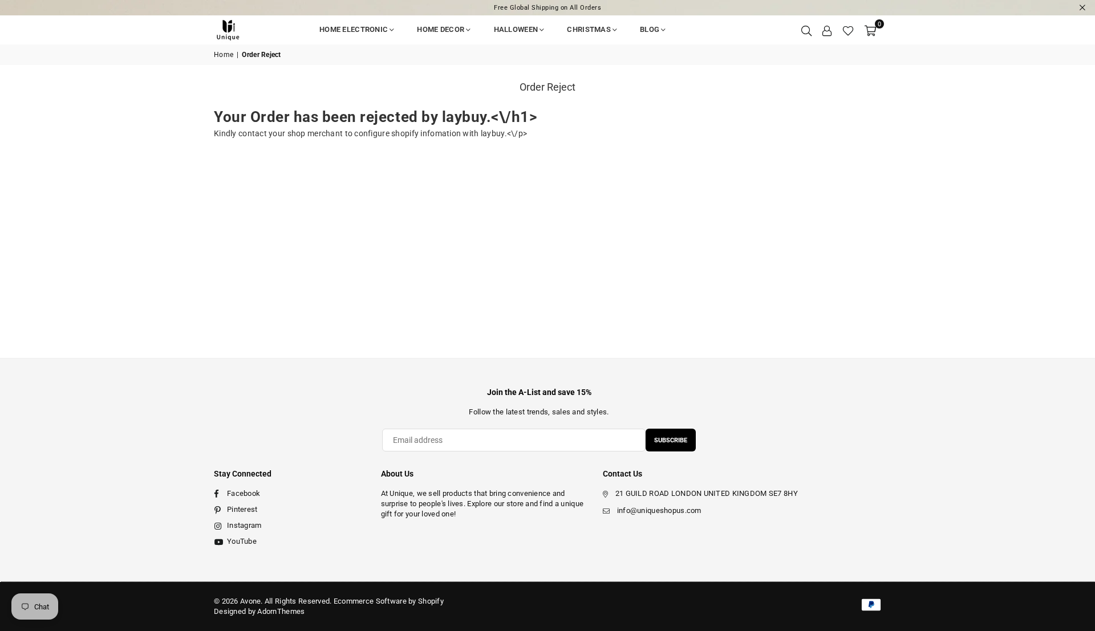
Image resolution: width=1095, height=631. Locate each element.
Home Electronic (353, 29)
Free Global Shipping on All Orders (547, 7)
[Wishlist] (848, 29)
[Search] (806, 29)
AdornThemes (281, 611)
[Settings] (827, 29)
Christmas (589, 29)
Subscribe (670, 440)
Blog (649, 29)
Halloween (516, 29)
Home (223, 55)
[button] (870, 29)
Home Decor (440, 29)
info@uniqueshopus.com (659, 510)
